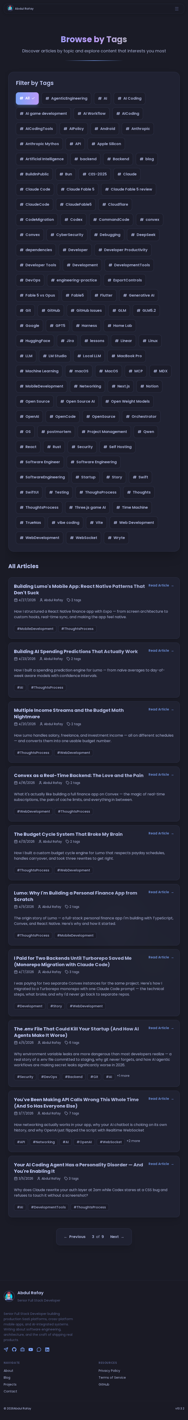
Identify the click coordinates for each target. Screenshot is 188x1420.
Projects (10, 1384)
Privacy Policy (109, 1370)
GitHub (104, 1384)
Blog (7, 1377)
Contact (10, 1391)
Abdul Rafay (24, 8)
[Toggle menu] (176, 8)
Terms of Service (112, 1377)
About (8, 1370)
